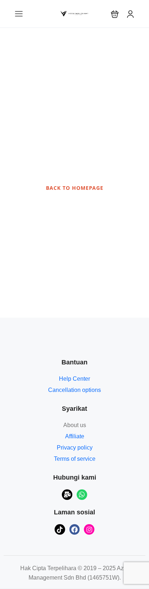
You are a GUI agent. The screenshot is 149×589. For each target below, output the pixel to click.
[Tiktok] (60, 529)
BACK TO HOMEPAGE (74, 187)
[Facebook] (74, 529)
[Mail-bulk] (67, 494)
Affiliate (74, 436)
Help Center (74, 379)
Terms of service (74, 459)
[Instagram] (89, 529)
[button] (115, 14)
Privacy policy (75, 447)
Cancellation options (74, 390)
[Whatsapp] (82, 494)
